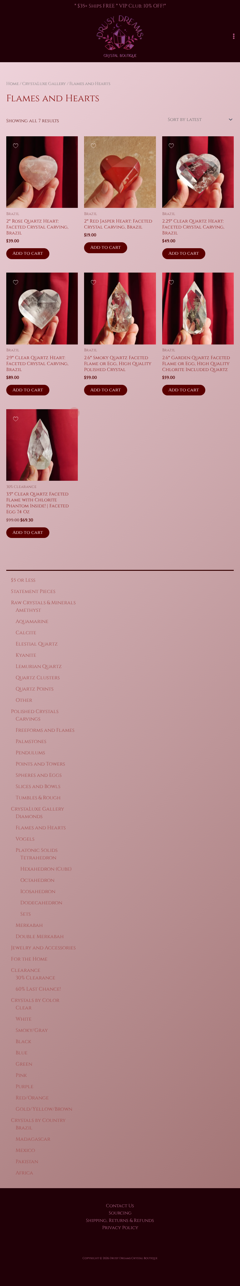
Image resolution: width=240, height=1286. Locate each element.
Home (12, 84)
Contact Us (120, 1206)
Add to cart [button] (27, 253)
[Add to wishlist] (15, 145)
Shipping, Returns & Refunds (120, 1220)
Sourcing (120, 1213)
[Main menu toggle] (234, 36)
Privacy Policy (120, 1228)
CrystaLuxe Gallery (44, 84)
